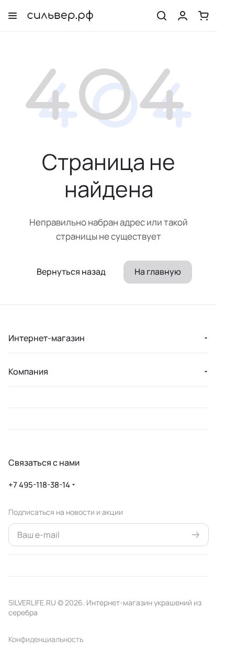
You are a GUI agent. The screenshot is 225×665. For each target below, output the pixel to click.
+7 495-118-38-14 (39, 484)
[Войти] (182, 15)
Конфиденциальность (45, 639)
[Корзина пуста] (203, 15)
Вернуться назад (71, 271)
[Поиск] (161, 15)
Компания (28, 371)
